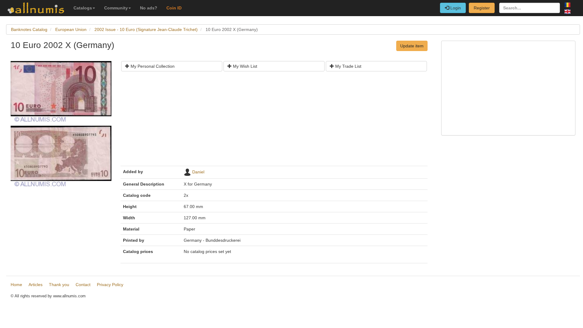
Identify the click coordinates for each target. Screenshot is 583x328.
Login (455, 7)
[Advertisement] (274, 120)
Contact (83, 284)
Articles (36, 284)
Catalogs (82, 7)
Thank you (59, 284)
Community (116, 7)
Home (16, 284)
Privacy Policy (110, 284)
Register (482, 7)
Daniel (198, 171)
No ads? (148, 7)
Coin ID (174, 7)
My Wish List (244, 66)
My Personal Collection (152, 66)
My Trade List (347, 66)
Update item (412, 45)
